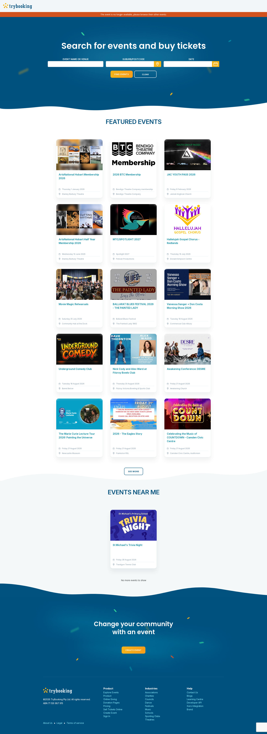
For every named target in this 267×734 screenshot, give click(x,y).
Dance (148, 702)
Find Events (121, 74)
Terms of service (75, 723)
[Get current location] (157, 64)
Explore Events (111, 692)
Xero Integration (195, 706)
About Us (47, 723)
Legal (59, 723)
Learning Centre (195, 699)
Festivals (149, 706)
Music (148, 709)
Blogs (190, 695)
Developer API (194, 702)
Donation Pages (111, 702)
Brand (190, 709)
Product (107, 695)
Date (191, 59)
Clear (145, 74)
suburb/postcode (133, 59)
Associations (151, 692)
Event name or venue (76, 59)
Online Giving (110, 699)
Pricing (106, 706)
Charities (149, 695)
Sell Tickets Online (112, 709)
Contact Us (192, 692)
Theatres (149, 719)
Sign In (106, 716)
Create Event (133, 650)
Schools (149, 712)
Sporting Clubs (152, 716)
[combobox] (133, 64)
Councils (149, 699)
